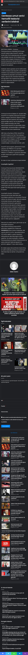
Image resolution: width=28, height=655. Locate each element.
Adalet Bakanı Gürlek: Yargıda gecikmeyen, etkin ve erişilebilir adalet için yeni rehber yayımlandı (18, 564)
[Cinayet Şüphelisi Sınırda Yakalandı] (6, 499)
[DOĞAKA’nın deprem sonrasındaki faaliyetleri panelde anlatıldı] (7, 345)
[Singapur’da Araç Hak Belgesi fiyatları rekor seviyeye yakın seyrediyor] (6, 557)
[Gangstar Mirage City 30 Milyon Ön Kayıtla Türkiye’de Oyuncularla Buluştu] (6, 477)
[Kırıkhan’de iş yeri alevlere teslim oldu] (21, 362)
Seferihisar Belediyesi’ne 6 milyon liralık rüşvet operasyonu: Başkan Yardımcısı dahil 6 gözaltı (18, 454)
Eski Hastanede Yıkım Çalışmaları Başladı (20, 350)
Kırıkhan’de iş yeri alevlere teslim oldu (20, 367)
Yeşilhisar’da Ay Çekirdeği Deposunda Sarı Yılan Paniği (18, 549)
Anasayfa (4, 10)
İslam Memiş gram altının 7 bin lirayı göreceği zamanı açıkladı (18, 93)
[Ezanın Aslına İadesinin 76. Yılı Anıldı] (6, 519)
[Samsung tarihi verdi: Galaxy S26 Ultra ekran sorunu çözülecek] (6, 484)
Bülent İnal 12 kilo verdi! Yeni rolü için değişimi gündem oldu (18, 491)
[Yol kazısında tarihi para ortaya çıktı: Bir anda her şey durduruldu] (6, 439)
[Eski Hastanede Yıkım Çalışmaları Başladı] (21, 345)
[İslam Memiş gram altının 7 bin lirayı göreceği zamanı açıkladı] (5, 93)
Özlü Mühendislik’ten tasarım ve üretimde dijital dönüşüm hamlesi (7, 335)
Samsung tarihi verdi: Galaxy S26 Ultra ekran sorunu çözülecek (17, 484)
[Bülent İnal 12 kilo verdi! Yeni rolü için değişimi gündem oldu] (6, 492)
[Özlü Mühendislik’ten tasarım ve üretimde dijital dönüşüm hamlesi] (7, 328)
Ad (2, 400)
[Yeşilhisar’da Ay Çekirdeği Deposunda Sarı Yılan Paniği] (6, 550)
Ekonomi (10, 10)
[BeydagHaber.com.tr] (14, 4)
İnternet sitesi (4, 411)
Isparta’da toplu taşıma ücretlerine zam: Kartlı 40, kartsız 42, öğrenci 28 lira (21, 335)
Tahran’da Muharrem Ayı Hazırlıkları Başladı (13, 531)
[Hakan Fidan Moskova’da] (6, 505)
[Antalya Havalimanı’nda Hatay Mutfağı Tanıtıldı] (6, 537)
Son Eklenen (14, 432)
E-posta (3, 406)
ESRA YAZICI (6, 25)
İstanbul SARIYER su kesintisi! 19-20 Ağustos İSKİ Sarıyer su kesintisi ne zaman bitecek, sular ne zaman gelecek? (18, 574)
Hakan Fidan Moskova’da (18, 503)
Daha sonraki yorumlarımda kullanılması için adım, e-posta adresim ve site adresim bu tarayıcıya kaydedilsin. (14, 419)
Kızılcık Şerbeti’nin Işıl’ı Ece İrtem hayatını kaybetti (18, 542)
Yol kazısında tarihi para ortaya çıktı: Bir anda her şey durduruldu (17, 439)
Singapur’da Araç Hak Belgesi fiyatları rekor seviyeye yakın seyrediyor (18, 556)
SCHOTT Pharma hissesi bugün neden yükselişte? (6, 361)
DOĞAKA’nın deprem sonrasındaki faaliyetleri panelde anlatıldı (6, 352)
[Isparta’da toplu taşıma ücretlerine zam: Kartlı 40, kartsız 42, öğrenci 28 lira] (21, 328)
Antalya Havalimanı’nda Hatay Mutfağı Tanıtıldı (17, 535)
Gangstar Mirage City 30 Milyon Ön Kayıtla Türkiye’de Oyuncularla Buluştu (18, 476)
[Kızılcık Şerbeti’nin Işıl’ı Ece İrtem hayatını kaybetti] (6, 544)
